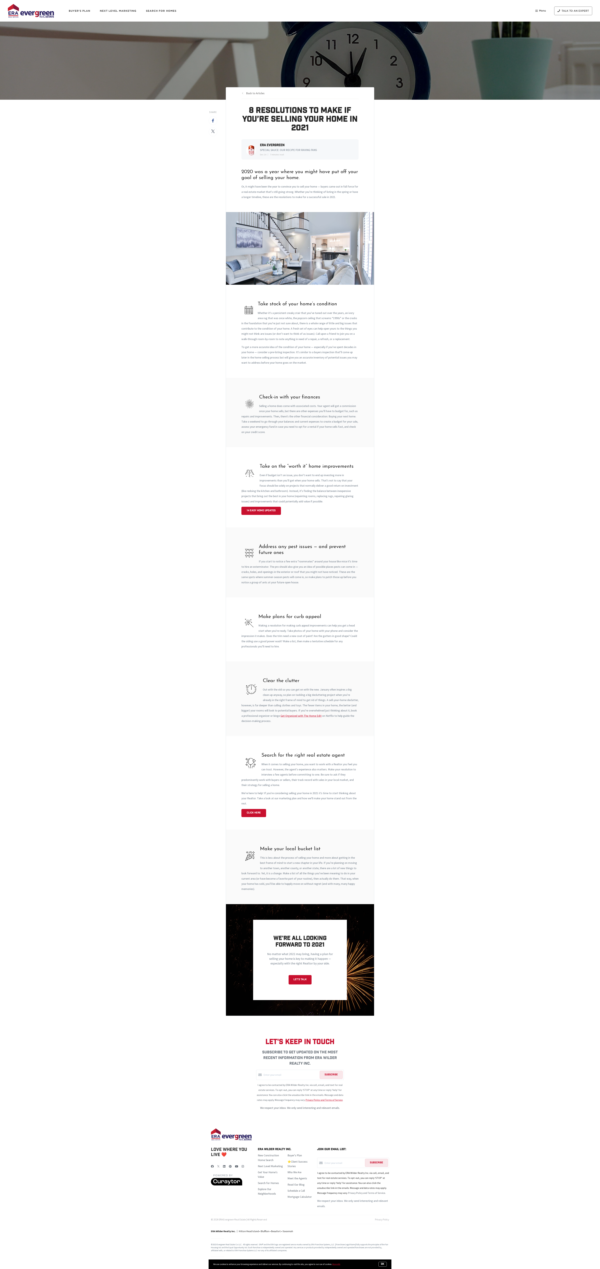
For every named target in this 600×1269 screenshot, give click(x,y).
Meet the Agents (297, 1178)
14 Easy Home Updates (261, 511)
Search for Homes (268, 1183)
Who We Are (294, 1172)
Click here (254, 813)
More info (336, 1264)
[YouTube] (236, 1166)
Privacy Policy (382, 1219)
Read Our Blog (296, 1184)
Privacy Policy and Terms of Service (324, 1099)
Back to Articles (255, 93)
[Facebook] (212, 1166)
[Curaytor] (226, 1184)
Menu (542, 11)
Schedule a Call (296, 1190)
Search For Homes (161, 10)
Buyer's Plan (79, 10)
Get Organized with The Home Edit (301, 716)
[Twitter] (218, 1166)
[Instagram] (243, 1166)
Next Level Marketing (118, 10)
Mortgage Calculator (300, 1197)
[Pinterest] (230, 1166)
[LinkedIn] (224, 1166)
